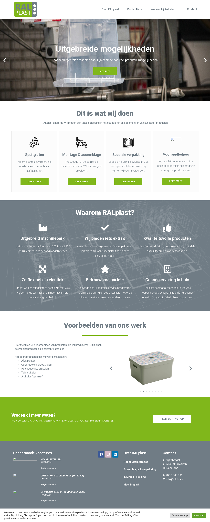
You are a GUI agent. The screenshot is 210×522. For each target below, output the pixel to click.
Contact (192, 9)
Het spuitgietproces (136, 461)
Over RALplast (110, 9)
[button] (4, 60)
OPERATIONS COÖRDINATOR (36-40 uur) (62, 475)
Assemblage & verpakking (140, 469)
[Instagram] (108, 454)
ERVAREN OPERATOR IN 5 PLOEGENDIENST (64, 492)
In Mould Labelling (135, 477)
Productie (133, 9)
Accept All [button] (199, 515)
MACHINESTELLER (51, 459)
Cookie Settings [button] (180, 515)
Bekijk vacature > (48, 468)
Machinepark (131, 484)
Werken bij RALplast (163, 9)
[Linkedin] (115, 454)
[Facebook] (101, 454)
